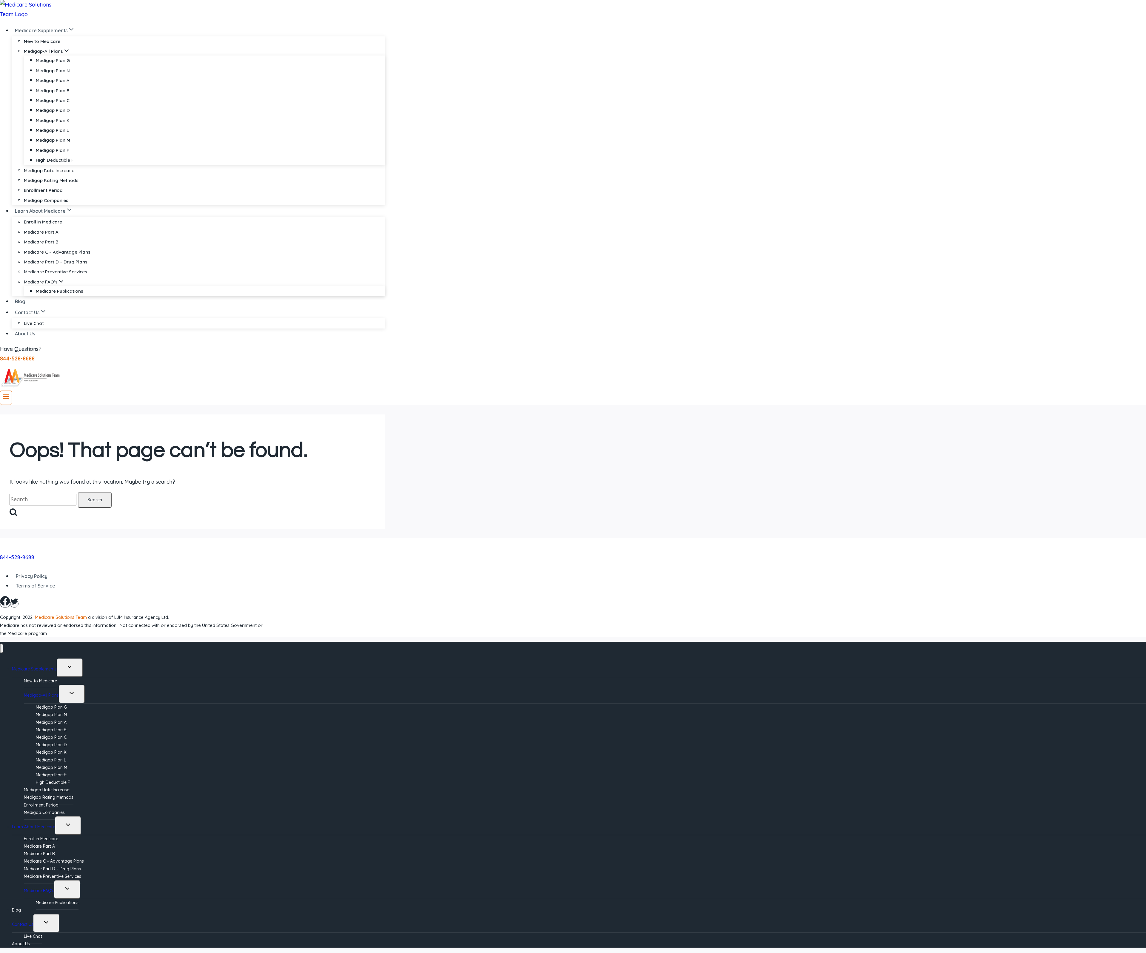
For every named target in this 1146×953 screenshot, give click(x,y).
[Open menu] (6, 398)
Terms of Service (35, 586)
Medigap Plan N (53, 70)
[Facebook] (5, 603)
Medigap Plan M (53, 140)
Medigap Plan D (53, 110)
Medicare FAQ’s (39, 890)
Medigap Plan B (53, 90)
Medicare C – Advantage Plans (57, 252)
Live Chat (34, 323)
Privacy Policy (31, 576)
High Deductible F (55, 160)
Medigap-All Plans (41, 695)
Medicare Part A (41, 232)
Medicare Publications (59, 291)
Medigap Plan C (53, 100)
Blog (20, 301)
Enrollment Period (43, 190)
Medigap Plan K (53, 120)
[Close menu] (1, 648)
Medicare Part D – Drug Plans (55, 262)
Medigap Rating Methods (51, 180)
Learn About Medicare (33, 826)
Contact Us (22, 924)
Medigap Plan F (52, 150)
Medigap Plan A (53, 80)
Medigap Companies (46, 200)
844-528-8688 (17, 557)
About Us (25, 334)
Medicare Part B (41, 242)
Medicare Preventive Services (55, 272)
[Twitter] (14, 603)
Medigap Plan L (52, 130)
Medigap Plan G (53, 60)
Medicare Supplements (34, 669)
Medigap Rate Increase (49, 170)
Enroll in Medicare (43, 222)
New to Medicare (42, 41)
